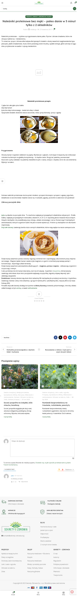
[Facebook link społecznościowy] (56, 337)
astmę (18, 288)
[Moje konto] (71, 3)
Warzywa (21, 395)
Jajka (3, 215)
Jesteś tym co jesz (46, 530)
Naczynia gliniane (33, 571)
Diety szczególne (7, 557)
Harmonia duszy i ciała (48, 527)
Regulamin (57, 561)
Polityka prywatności (60, 564)
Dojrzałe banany (7, 227)
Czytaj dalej (8, 417)
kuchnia (6, 337)
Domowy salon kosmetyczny (11, 561)
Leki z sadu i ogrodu (62, 392)
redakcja (33, 29)
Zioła (5, 399)
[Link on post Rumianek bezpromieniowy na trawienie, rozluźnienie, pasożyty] (58, 376)
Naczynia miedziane (34, 561)
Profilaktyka (44, 537)
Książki (29, 557)
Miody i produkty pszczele (36, 564)
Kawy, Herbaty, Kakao (35, 568)
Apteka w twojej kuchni (9, 554)
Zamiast (35, 16)
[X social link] (60, 337)
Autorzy (56, 557)
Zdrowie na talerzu (45, 16)
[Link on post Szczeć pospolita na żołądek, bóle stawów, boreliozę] (19, 376)
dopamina (56, 271)
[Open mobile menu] (2, 3)
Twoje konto (57, 575)
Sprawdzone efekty (10, 395)
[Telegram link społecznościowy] (75, 337)
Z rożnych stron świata (48, 545)
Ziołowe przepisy (14, 399)
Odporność (44, 534)
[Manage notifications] (72, 591)
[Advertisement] (39, 178)
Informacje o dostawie (61, 568)
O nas (55, 554)
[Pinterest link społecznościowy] (65, 337)
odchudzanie (32, 288)
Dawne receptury (10, 392)
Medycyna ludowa (23, 392)
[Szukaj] (74, 8)
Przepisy (29, 16)
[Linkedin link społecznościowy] (70, 337)
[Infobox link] (19, 502)
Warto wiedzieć (45, 541)
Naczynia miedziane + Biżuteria (38, 554)
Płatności (56, 571)
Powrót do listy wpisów (39, 349)
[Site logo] (39, 3)
